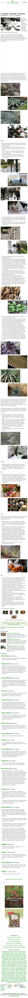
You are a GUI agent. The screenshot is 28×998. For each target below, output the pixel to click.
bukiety (4, 954)
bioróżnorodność (22, 953)
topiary (24, 976)
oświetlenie (3, 966)
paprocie (8, 966)
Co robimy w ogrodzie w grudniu (13, 639)
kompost (14, 957)
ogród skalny (19, 965)
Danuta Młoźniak (4, 15)
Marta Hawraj (5, 656)
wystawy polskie (22, 978)
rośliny (17, 970)
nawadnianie (22, 959)
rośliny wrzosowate (19, 973)
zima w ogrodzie (20, 627)
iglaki (25, 955)
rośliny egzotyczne (20, 972)
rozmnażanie (12, 970)
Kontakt (2, 990)
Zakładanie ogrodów (9, 987)
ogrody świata (16, 963)
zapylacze (3, 981)
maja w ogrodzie (12, 958)
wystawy (17, 978)
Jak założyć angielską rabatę (14, 941)
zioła (20, 981)
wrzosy (9, 978)
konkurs (18, 957)
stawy (19, 974)
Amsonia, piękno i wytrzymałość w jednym (14, 945)
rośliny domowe (4, 972)
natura (18, 959)
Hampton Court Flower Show (20, 951)
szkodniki (18, 976)
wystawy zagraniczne (5, 979)
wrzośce (13, 978)
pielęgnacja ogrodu (14, 966)
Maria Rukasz (5, 723)
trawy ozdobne (11, 977)
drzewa (10, 955)
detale (7, 955)
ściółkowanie (9, 982)
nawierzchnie (4, 961)
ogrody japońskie (19, 962)
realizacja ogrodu (22, 969)
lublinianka (4, 761)
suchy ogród (8, 976)
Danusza (4, 691)
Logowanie (24, 2)
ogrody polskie (9, 963)
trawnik (3, 977)
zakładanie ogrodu (23, 979)
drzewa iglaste (15, 955)
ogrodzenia (21, 963)
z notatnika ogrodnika (12, 627)
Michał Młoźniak (23, 987)
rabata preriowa (12, 969)
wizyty (3, 978)
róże (14, 974)
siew (16, 974)
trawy (6, 977)
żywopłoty (19, 982)
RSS (16, 986)
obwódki (14, 961)
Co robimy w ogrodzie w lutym (13, 633)
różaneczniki (9, 974)
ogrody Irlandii (20, 961)
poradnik (2, 628)
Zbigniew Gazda (6, 664)
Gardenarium (12, 608)
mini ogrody (23, 958)
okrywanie (25, 965)
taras (21, 976)
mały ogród (18, 958)
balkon (13, 953)
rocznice (7, 970)
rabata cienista (5, 969)
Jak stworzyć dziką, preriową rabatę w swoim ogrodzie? (14, 947)
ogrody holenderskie (11, 962)
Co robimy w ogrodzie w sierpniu (14, 937)
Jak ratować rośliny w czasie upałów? (14, 943)
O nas (2, 986)
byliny (12, 954)
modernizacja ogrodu (7, 959)
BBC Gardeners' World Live (7, 951)
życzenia (14, 982)
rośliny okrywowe (11, 973)
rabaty (16, 969)
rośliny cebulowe (22, 970)
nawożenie (10, 961)
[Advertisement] (14, 8)
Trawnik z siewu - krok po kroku (14, 939)
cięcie (24, 954)
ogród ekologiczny (12, 965)
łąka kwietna (24, 981)
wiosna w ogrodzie (22, 977)
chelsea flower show (18, 954)
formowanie (21, 955)
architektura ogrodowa (6, 953)
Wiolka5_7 (4, 852)
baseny (16, 953)
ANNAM (3, 844)
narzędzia (14, 959)
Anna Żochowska (6, 700)
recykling (3, 970)
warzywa (16, 977)
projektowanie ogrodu (21, 968)
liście (7, 958)
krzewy (21, 957)
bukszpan (8, 954)
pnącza (20, 966)
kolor (11, 957)
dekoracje (3, 955)
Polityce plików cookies (14, 996)
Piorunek (4, 740)
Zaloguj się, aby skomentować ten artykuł (14, 879)
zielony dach (8, 981)
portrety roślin (13, 968)
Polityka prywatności (3, 988)
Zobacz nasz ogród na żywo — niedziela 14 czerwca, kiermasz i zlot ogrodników (14, 623)
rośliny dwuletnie (11, 972)
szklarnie (13, 976)
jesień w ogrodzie (5, 957)
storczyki (22, 974)
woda (6, 978)
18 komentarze (18, 15)
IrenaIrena (4, 789)
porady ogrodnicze (5, 968)
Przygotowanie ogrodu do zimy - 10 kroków (15, 646)
